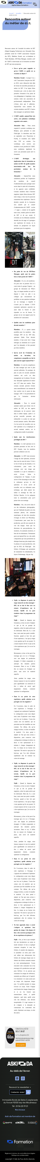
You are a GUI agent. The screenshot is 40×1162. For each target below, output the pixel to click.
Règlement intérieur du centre (14, 1153)
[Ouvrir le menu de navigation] (34, 4)
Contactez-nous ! (18, 1092)
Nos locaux (20, 1110)
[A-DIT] (20, 1123)
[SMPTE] (7, 1123)
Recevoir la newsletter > (20, 1087)
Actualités (18, 13)
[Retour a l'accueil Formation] (20, 1144)
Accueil (11, 13)
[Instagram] (23, 1078)
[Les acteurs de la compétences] (32, 1123)
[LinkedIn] (17, 1078)
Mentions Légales (29, 1153)
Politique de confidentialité (20, 1155)
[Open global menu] (3, 2)
